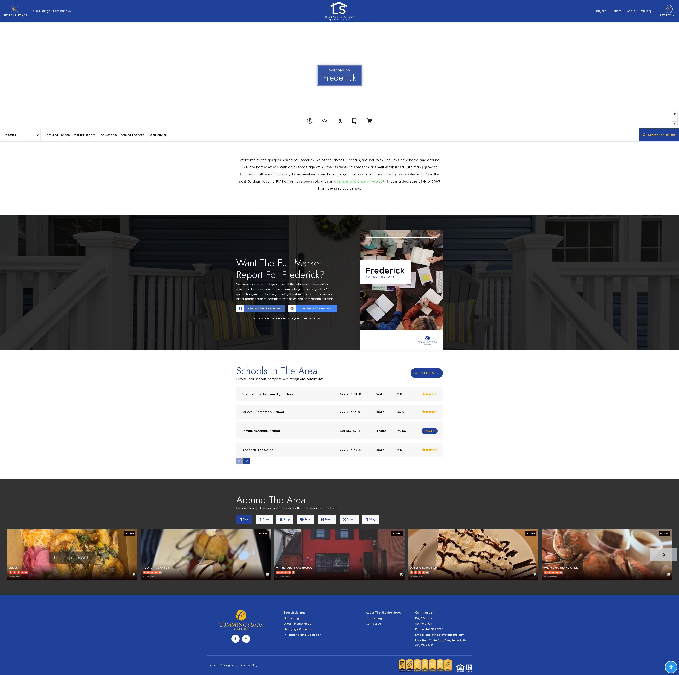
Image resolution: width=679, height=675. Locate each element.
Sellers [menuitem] (617, 11)
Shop (286, 519)
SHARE (131, 533)
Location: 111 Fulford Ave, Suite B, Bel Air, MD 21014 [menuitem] (441, 643)
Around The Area (132, 135)
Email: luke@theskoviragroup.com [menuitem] (440, 634)
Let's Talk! (668, 15)
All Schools (424, 373)
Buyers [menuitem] (601, 11)
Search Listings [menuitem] (295, 612)
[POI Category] (309, 121)
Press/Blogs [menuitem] (375, 618)
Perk (307, 519)
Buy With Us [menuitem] (423, 618)
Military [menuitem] (646, 11)
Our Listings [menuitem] (41, 11)
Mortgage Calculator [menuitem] (299, 629)
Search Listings (15, 15)
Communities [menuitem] (62, 11)
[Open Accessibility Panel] (671, 667)
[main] (339, 297)
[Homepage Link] (339, 11)
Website (430, 430)
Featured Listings (57, 135)
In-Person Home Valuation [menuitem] (302, 634)
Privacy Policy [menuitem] (229, 665)
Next (663, 554)
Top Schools (108, 135)
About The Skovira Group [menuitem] (384, 612)
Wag (372, 519)
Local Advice (158, 135)
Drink (266, 519)
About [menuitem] (631, 11)
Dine (245, 519)
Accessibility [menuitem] (249, 665)
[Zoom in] (674, 113)
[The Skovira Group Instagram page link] (246, 639)
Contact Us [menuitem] (373, 623)
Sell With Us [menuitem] (423, 623)
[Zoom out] (674, 118)
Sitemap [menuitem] (212, 665)
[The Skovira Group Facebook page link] (235, 639)
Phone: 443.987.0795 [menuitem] (429, 629)
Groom (351, 519)
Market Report (84, 135)
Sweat (328, 519)
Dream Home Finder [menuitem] (298, 623)
